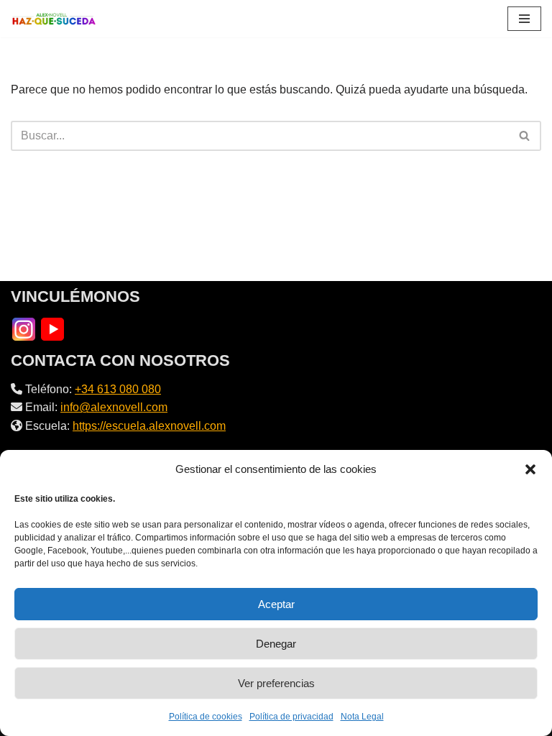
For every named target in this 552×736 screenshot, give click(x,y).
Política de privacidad (291, 717)
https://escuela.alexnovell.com (149, 426)
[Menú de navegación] (524, 18)
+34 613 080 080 (118, 389)
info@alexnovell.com (113, 407)
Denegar (276, 644)
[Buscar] (525, 136)
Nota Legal (362, 717)
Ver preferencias (276, 683)
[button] (530, 469)
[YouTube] (52, 328)
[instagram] (24, 328)
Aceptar (276, 604)
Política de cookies (205, 717)
